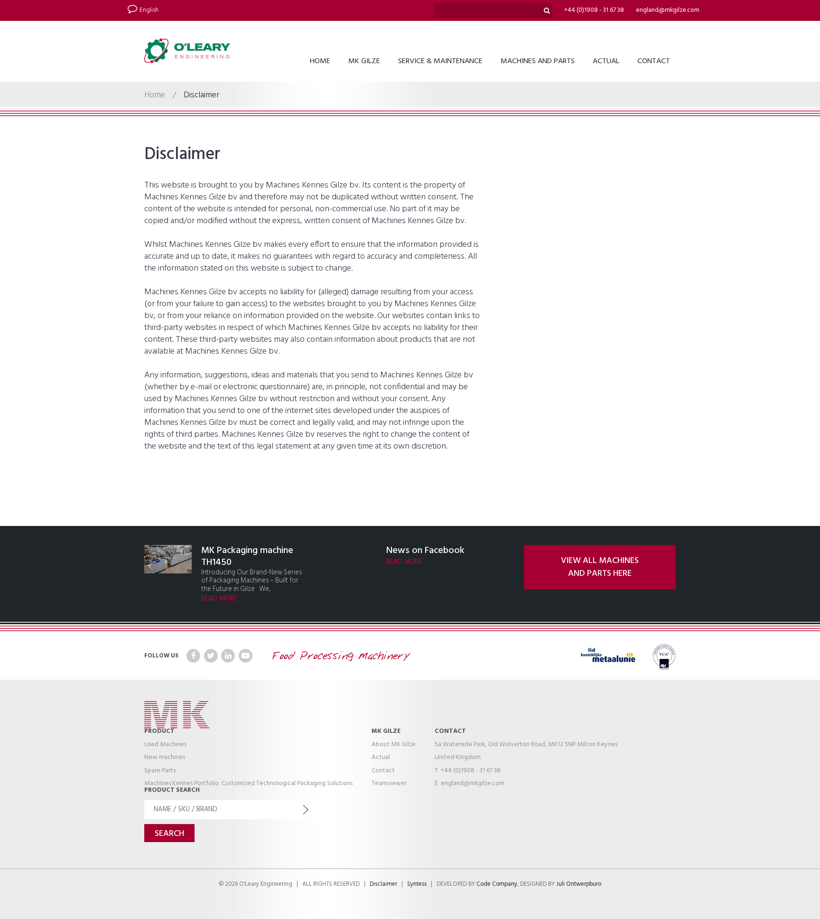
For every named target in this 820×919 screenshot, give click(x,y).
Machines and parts (538, 61)
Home (320, 61)
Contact (653, 61)
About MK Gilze (394, 745)
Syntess (417, 884)
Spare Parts (160, 771)
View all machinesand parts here (600, 567)
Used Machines (165, 745)
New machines (164, 757)
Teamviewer (389, 783)
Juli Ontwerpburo (578, 884)
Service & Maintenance (440, 61)
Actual (606, 61)
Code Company (496, 884)
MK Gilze (364, 61)
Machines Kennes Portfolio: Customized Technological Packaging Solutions (248, 783)
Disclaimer (383, 884)
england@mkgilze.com (667, 10)
